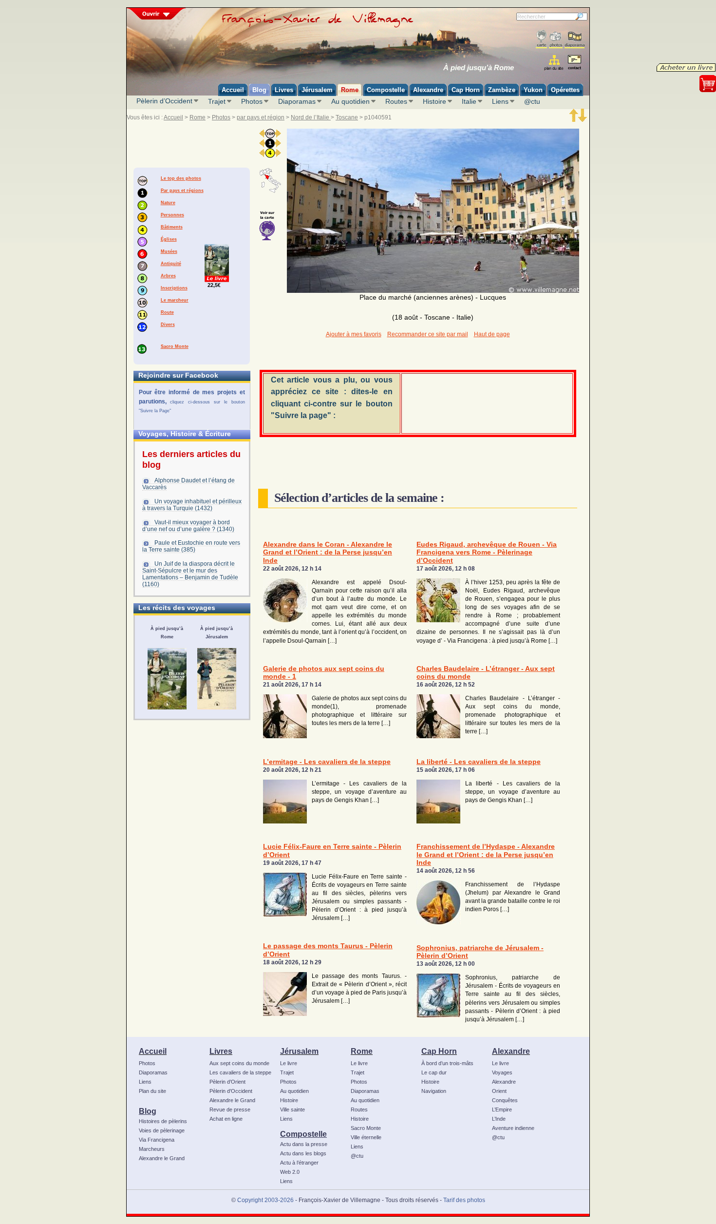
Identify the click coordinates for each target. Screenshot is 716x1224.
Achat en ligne (226, 1119)
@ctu (532, 101)
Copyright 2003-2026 (265, 1200)
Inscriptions (174, 288)
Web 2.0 (290, 1172)
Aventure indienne (513, 1128)
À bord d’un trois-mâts (447, 1063)
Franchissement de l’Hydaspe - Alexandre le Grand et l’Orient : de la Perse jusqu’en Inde (485, 854)
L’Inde (499, 1119)
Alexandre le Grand (162, 1158)
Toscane (347, 117)
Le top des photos (181, 178)
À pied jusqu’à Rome (478, 68)
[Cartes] (541, 39)
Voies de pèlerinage (162, 1130)
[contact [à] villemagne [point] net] (574, 63)
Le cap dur (434, 1072)
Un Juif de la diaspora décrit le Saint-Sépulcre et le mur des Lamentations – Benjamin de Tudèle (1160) (190, 574)
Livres (220, 1051)
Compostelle (303, 1133)
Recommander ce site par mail (427, 334)
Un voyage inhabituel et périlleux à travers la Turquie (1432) (192, 504)
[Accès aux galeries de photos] (556, 39)
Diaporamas (297, 101)
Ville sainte (292, 1109)
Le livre (288, 1063)
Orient (499, 1091)
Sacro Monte (174, 346)
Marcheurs (152, 1149)
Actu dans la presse (303, 1144)
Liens (500, 101)
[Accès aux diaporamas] (574, 39)
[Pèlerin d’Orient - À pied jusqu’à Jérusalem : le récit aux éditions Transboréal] (216, 678)
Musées (169, 251)
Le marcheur (174, 300)
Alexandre (511, 1051)
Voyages (502, 1072)
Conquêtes (505, 1100)
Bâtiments (172, 227)
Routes (396, 101)
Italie (469, 101)
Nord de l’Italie (311, 117)
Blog (147, 1111)
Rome (197, 117)
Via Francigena (156, 1140)
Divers (168, 324)
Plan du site (152, 1091)
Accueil (173, 117)
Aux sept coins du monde (239, 1063)
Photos (252, 101)
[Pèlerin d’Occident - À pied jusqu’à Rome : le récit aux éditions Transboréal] (167, 678)
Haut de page (492, 334)
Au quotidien (350, 101)
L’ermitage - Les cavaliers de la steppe (327, 761)
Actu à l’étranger (299, 1163)
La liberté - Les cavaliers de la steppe (478, 761)
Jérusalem (299, 1051)
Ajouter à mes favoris (353, 334)
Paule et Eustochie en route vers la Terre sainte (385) (191, 546)
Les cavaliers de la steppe (240, 1072)
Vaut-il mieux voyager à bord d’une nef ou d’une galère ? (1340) (188, 525)
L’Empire (502, 1109)
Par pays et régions (182, 190)
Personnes (172, 214)
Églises (169, 239)
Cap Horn (439, 1051)
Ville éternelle (366, 1137)
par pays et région (260, 117)
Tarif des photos (464, 1200)
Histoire (434, 101)
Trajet (217, 101)
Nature (168, 202)
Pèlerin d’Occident (164, 101)
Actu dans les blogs (303, 1153)
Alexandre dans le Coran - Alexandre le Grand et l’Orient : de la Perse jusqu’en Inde (327, 552)
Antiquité (171, 263)
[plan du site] (554, 62)
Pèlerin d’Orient (227, 1082)
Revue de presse (229, 1109)
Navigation (433, 1091)
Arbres (168, 275)
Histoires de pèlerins (163, 1121)
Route (167, 312)
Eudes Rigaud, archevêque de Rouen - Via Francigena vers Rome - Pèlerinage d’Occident (486, 552)
